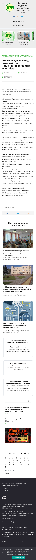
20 (17, 462)
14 (20, 460)
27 (17, 465)
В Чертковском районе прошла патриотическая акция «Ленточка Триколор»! (17, 409)
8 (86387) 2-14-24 (18, 21)
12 (13, 460)
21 (20, 462)
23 (28, 462)
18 (9, 462)
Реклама (4, 488)
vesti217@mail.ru (18, 26)
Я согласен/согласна (18, 557)
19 (13, 462)
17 (5, 462)
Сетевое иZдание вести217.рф (22, 5)
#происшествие (8, 207)
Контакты (5, 490)
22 (24, 462)
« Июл (7, 473)
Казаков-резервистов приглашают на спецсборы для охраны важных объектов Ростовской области (18, 344)
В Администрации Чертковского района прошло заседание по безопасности (16, 253)
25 (9, 465)
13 (17, 460)
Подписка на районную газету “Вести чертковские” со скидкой (14, 484)
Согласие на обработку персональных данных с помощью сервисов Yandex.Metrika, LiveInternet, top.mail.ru (18, 534)
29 (24, 465)
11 (9, 460)
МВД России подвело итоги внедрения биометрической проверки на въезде (14, 325)
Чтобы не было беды (18, 363)
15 (24, 460)
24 (6, 465)
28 (21, 465)
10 (5, 460)
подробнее (9, 551)
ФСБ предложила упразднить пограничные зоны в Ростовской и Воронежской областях (17, 289)
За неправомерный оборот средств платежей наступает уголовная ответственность (18, 384)
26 (13, 465)
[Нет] (34, 553)
